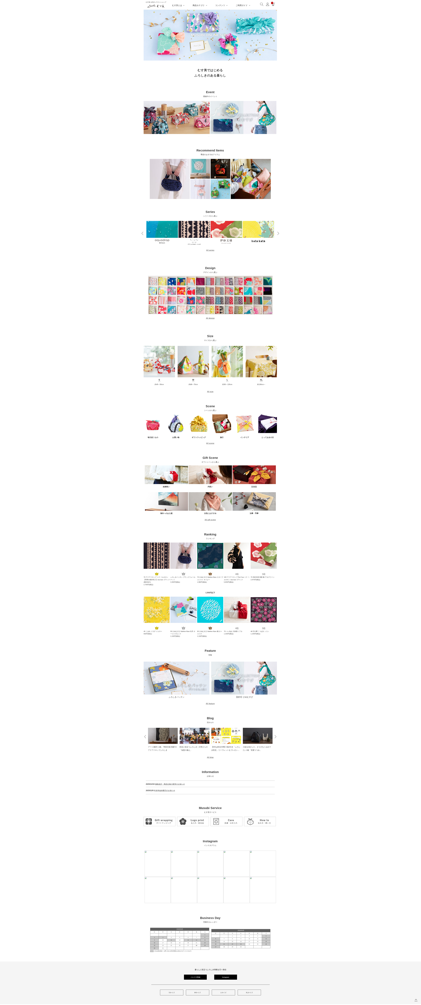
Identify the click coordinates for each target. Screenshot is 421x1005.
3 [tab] (211, 136)
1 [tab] (208, 136)
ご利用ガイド (242, 5)
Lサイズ (223, 992)
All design (210, 318)
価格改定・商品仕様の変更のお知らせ (170, 784)
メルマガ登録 (195, 977)
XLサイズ (249, 992)
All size (210, 392)
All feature (210, 704)
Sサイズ (172, 992)
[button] (142, 233)
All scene (210, 443)
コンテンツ (220, 5)
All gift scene (210, 520)
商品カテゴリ (198, 5)
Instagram (225, 977)
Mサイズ (197, 992)
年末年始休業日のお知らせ (164, 790)
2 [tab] (210, 136)
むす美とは (177, 5)
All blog (210, 757)
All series (210, 250)
